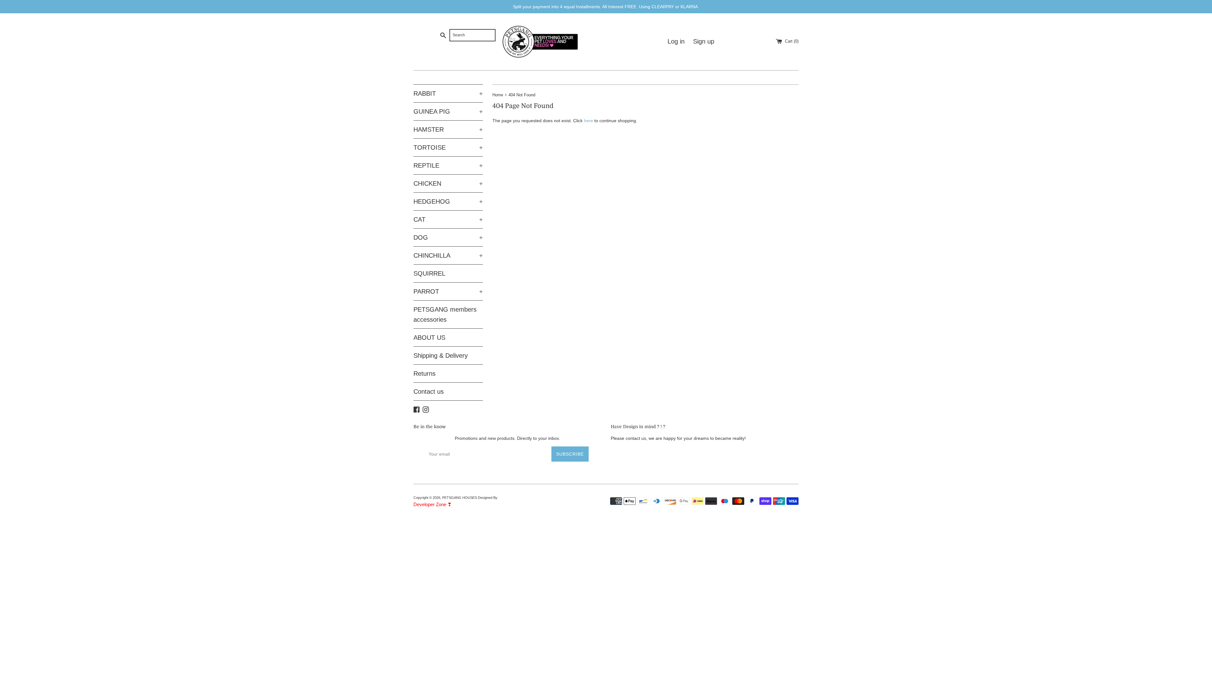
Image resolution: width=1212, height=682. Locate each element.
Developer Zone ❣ (432, 504)
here (588, 120)
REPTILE (448, 165)
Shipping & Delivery (440, 355)
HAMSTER (448, 129)
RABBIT (448, 93)
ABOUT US (429, 337)
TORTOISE (448, 147)
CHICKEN (448, 183)
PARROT (448, 291)
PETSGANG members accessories (445, 314)
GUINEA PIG (448, 111)
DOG (448, 237)
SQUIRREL (429, 273)
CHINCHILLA (448, 255)
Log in (676, 41)
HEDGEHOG (448, 201)
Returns (424, 373)
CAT (448, 219)
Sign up (703, 41)
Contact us (428, 391)
